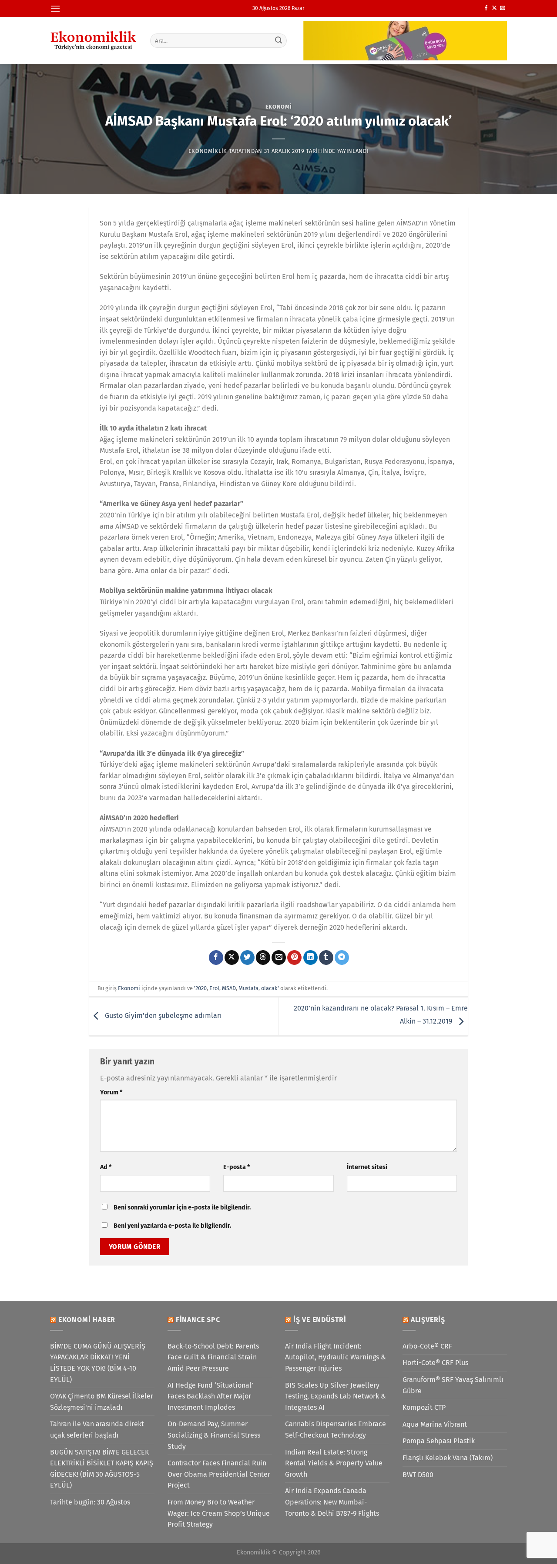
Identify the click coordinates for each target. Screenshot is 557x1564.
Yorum (111, 1092)
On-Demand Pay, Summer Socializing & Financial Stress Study (214, 1435)
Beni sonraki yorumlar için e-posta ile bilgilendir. (182, 1207)
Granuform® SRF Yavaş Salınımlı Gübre (453, 1385)
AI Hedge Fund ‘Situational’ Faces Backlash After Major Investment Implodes (210, 1396)
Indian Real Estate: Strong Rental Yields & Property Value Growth (334, 1463)
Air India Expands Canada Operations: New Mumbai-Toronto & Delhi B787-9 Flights (332, 1502)
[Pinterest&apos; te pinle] (294, 957)
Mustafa (248, 988)
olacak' (270, 988)
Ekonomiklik (207, 151)
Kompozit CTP (424, 1407)
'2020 (200, 988)
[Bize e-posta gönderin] (502, 8)
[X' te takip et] (494, 8)
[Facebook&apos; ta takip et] (486, 8)
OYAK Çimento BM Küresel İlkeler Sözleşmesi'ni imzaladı (101, 1402)
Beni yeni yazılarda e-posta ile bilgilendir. (172, 1225)
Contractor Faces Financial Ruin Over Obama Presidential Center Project (219, 1474)
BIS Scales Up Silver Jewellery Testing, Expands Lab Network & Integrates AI (335, 1396)
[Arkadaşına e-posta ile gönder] (279, 957)
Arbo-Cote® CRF (427, 1346)
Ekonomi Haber (86, 1319)
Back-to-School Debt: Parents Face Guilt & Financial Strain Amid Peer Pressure (213, 1357)
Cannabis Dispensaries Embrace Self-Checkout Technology (335, 1429)
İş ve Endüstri (319, 1319)
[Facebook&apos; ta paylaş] (216, 957)
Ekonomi (278, 106)
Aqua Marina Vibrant (435, 1424)
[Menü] (55, 8)
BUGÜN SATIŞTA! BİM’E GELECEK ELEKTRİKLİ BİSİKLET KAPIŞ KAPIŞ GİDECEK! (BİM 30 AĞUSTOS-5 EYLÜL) (101, 1469)
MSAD (229, 988)
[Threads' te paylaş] (263, 957)
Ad (105, 1167)
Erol (214, 988)
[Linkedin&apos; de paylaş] (310, 957)
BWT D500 (418, 1475)
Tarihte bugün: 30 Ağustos (90, 1502)
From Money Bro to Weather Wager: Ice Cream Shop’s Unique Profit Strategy (219, 1513)
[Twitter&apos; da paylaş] (247, 957)
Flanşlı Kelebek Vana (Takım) (448, 1458)
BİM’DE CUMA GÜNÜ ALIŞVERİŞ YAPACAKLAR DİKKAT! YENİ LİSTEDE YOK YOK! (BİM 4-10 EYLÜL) (97, 1363)
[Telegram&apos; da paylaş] (342, 957)
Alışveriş (428, 1319)
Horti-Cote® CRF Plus (435, 1363)
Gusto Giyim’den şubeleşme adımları (162, 1016)
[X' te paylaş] (232, 957)
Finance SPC (198, 1319)
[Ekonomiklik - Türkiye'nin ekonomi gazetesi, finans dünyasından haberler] (93, 40)
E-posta (236, 1167)
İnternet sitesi (367, 1167)
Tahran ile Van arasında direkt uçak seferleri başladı (97, 1429)
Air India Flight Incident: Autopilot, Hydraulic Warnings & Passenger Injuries (335, 1357)
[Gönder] (279, 40)
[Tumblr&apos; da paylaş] (326, 957)
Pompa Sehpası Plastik (439, 1441)
